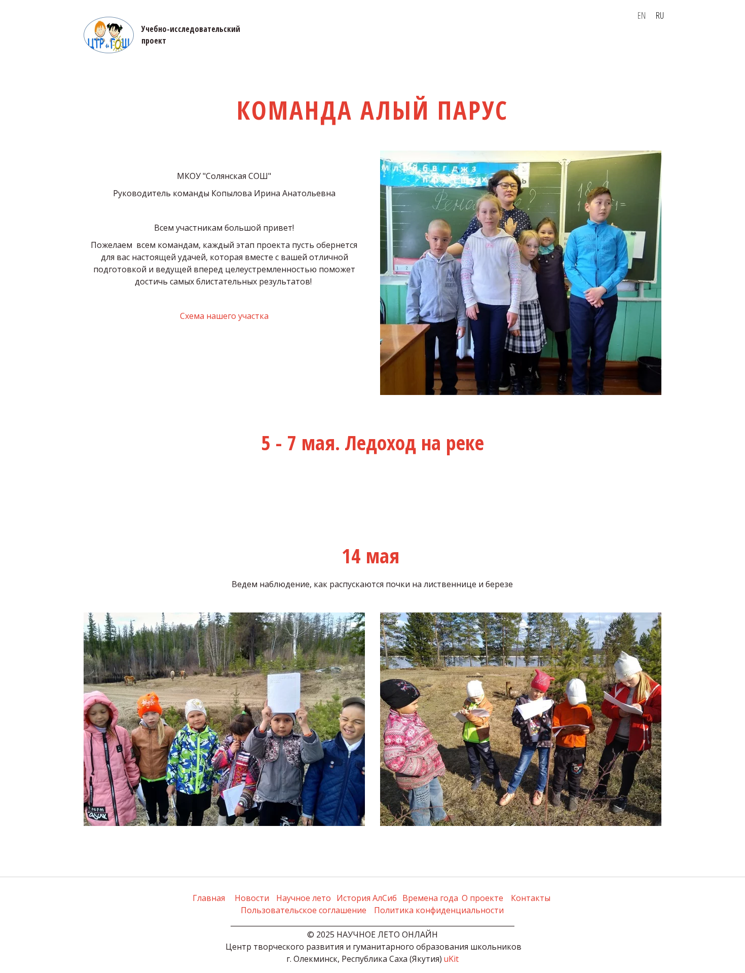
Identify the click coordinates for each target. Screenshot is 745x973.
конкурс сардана (516, 46)
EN (642, 15)
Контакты (314, 46)
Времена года (251, 46)
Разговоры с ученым (429, 46)
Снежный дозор (600, 46)
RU (660, 15)
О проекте (154, 46)
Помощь (360, 46)
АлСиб (195, 46)
